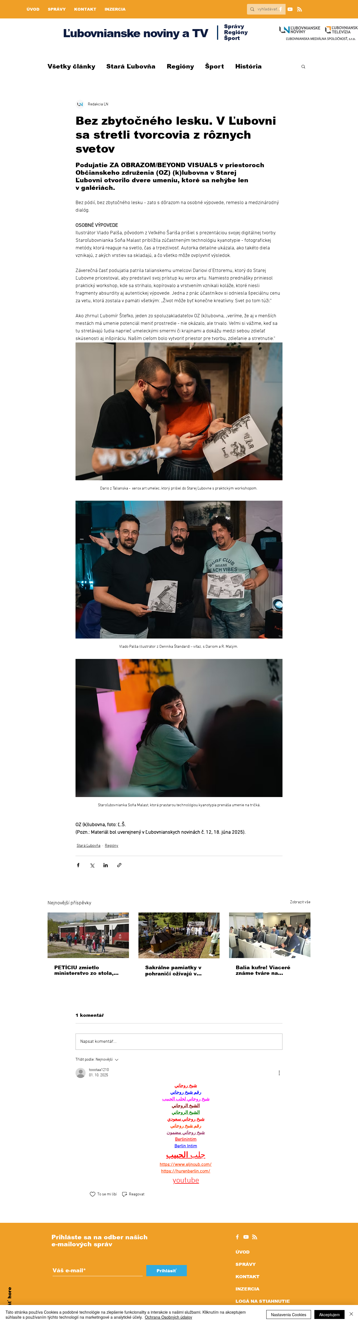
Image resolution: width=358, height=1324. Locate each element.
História (248, 66)
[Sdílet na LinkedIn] (105, 865)
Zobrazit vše (300, 902)
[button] (303, 66)
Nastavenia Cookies (288, 1314)
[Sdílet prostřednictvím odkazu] (119, 865)
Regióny (180, 66)
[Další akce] (279, 1073)
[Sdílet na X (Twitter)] (92, 865)
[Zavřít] (351, 1314)
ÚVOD (242, 1252)
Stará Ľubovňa (131, 66)
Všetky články (71, 66)
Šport (214, 66)
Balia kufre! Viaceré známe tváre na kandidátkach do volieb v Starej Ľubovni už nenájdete (268, 970)
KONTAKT (247, 1276)
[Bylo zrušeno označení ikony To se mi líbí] (92, 1194)
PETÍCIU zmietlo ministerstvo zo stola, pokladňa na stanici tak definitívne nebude (86, 970)
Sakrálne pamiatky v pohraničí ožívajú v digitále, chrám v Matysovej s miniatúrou (177, 971)
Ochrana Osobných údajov (168, 1317)
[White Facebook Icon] (237, 1237)
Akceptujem (329, 1314)
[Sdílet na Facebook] (78, 865)
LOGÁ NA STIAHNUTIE (262, 1301)
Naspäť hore (9, 1303)
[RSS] (299, 9)
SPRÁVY (245, 1264)
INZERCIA (247, 1289)
